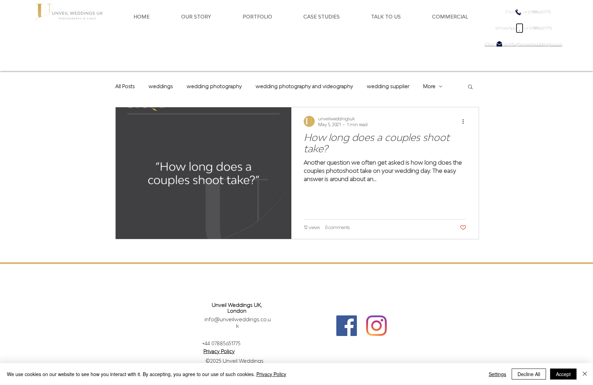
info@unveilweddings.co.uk (238, 322)
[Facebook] (346, 325)
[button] (206, 16)
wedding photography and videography (304, 86)
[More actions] (465, 121)
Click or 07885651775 (528, 11)
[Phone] (519, 28)
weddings (161, 86)
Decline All (529, 374)
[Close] (585, 374)
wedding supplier (388, 86)
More (429, 86)
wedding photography (214, 86)
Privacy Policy (271, 374)
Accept (563, 374)
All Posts (125, 86)
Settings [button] (497, 374)
